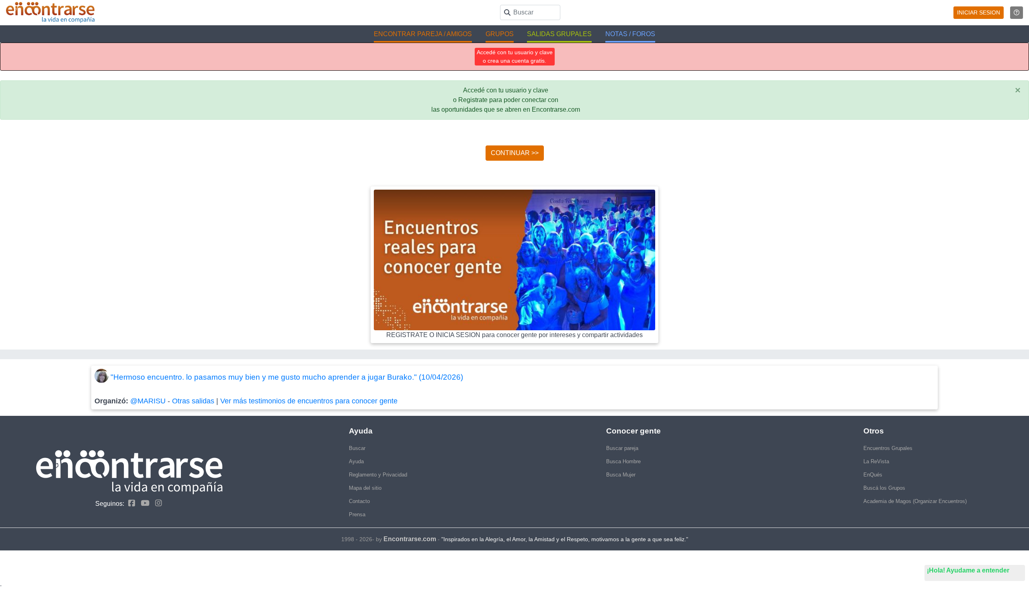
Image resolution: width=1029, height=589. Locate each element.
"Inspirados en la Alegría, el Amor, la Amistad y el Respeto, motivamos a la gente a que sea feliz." (564, 539)
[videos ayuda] (1016, 12)
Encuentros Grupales (887, 448)
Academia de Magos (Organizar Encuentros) (915, 501)
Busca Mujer (620, 475)
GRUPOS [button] (500, 34)
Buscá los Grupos (884, 488)
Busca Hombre (623, 461)
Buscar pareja (622, 448)
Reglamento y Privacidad (378, 475)
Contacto (359, 501)
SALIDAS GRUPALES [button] (559, 34)
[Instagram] (156, 503)
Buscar (357, 448)
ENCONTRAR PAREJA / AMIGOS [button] (423, 34)
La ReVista (876, 461)
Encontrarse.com (409, 539)
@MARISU (148, 401)
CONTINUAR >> (515, 152)
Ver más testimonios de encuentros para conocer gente (309, 401)
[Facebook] (129, 503)
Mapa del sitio (365, 488)
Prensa (357, 514)
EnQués (872, 475)
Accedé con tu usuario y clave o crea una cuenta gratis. (515, 56)
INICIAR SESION (978, 12)
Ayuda (356, 461)
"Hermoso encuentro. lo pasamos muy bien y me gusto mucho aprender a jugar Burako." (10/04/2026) (287, 377)
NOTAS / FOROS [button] (630, 34)
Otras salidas (193, 401)
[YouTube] (143, 503)
